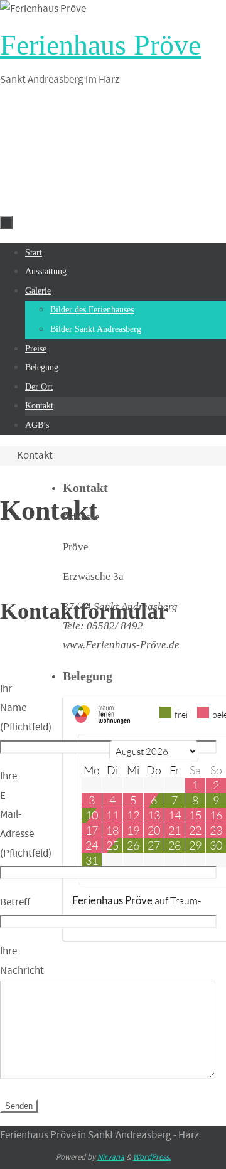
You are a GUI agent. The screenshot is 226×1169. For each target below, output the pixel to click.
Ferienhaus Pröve (100, 45)
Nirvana (110, 1157)
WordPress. (152, 1157)
